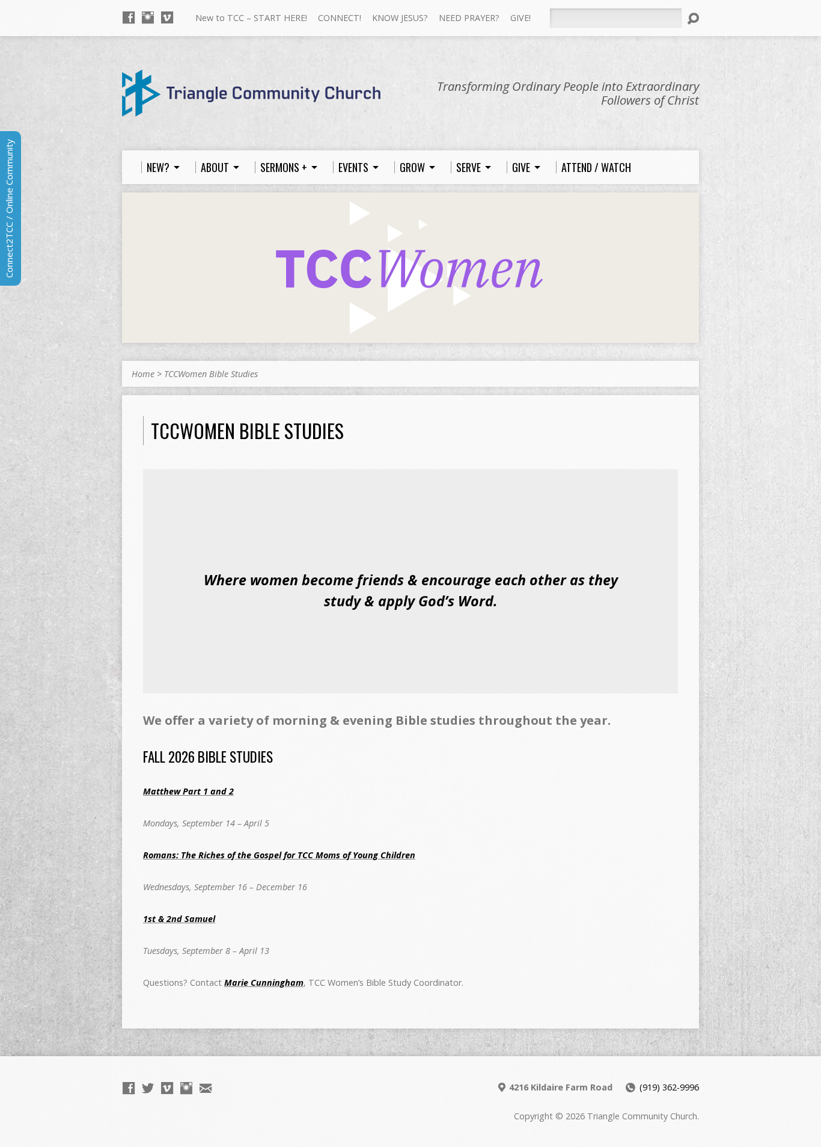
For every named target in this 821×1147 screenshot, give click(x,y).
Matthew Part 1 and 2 (188, 791)
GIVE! (520, 17)
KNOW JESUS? (400, 17)
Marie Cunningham (264, 982)
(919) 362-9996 (669, 1087)
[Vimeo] (167, 17)
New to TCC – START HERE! (251, 17)
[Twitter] (148, 1088)
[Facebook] (129, 17)
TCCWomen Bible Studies (211, 374)
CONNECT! (339, 17)
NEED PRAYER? (469, 17)
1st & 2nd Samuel (179, 918)
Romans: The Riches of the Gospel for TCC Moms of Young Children (279, 855)
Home (143, 374)
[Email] (206, 1088)
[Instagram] (148, 17)
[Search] (693, 19)
